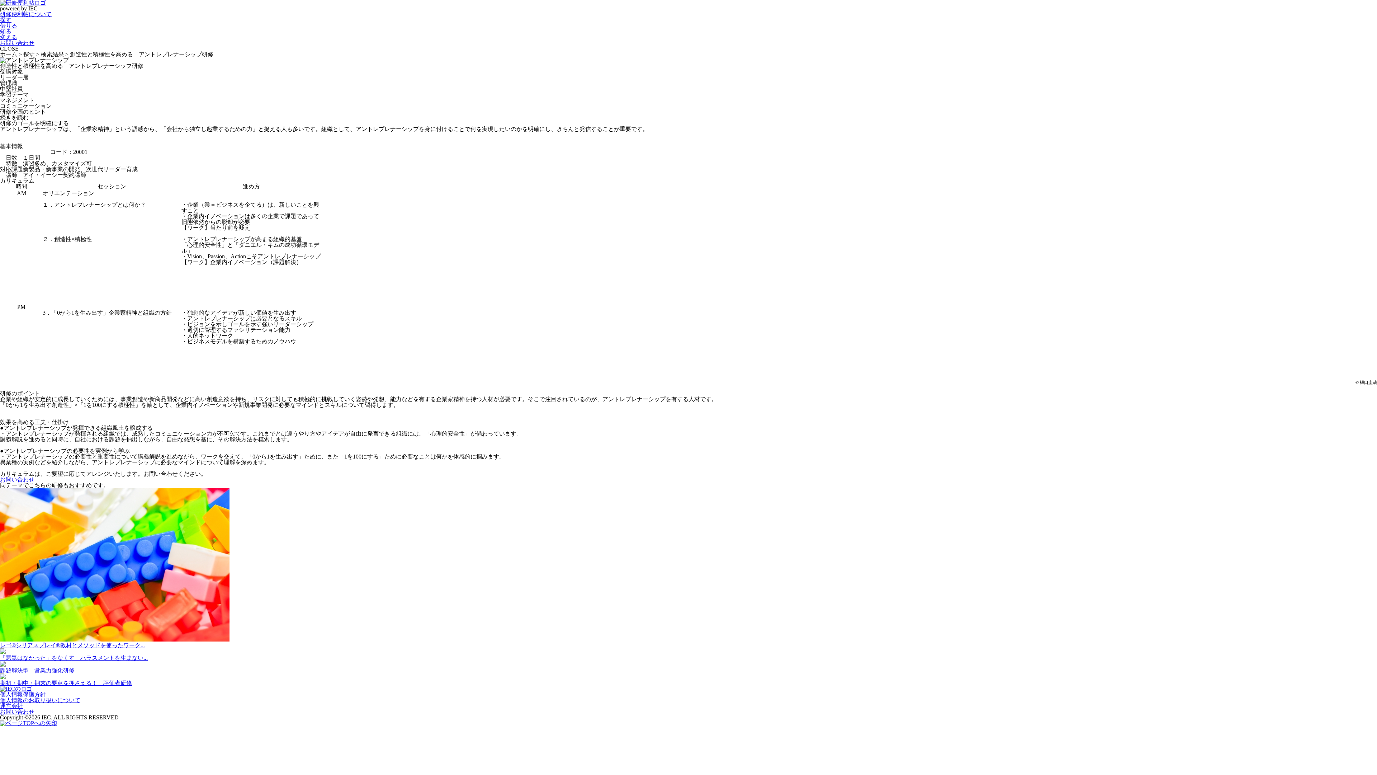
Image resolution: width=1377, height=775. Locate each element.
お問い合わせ (17, 479)
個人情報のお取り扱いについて (40, 700)
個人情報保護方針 (23, 694)
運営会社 (11, 706)
